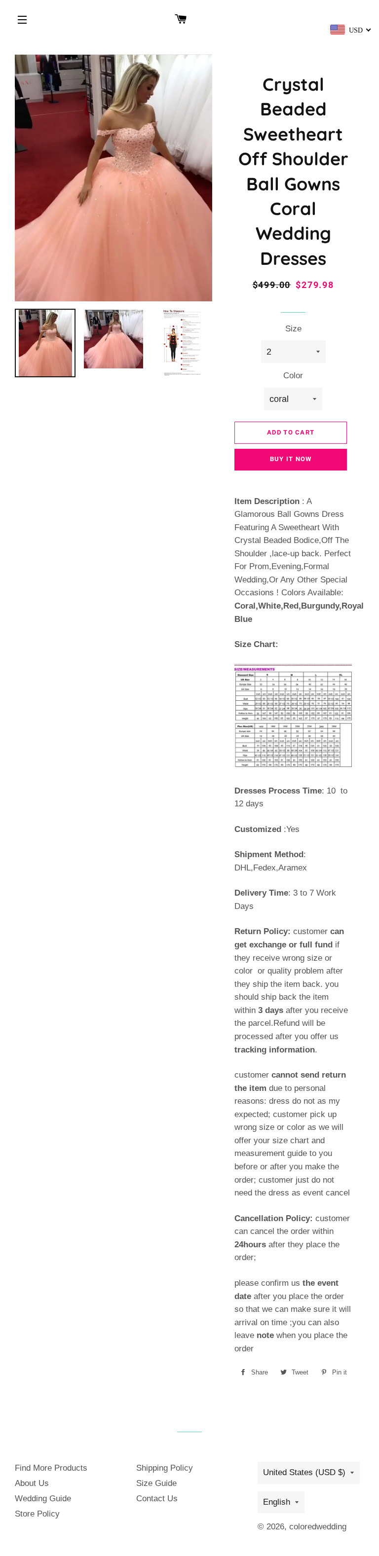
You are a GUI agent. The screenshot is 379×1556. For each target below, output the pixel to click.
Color (293, 375)
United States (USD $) (304, 1472)
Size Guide (156, 1483)
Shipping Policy (164, 1468)
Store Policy (37, 1514)
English (276, 1502)
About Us (32, 1483)
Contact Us (157, 1498)
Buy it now (291, 459)
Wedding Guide (43, 1498)
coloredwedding (317, 1526)
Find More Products (51, 1468)
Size (293, 328)
